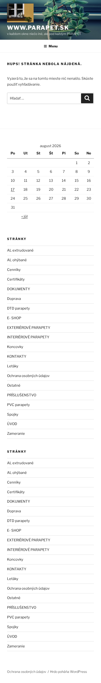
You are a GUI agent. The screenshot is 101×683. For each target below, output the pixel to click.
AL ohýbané (17, 260)
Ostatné (13, 385)
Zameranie (16, 433)
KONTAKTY (16, 356)
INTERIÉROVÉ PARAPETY (28, 337)
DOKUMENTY (18, 289)
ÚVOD (12, 424)
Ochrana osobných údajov (28, 376)
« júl (24, 216)
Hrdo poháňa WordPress (68, 672)
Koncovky (15, 347)
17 (13, 189)
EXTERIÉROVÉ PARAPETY (28, 328)
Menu (53, 46)
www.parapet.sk (38, 27)
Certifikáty (16, 279)
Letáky (12, 366)
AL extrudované (20, 250)
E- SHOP (14, 318)
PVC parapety (18, 405)
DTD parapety (18, 308)
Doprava (14, 299)
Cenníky (14, 270)
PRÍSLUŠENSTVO (21, 395)
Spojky (12, 414)
